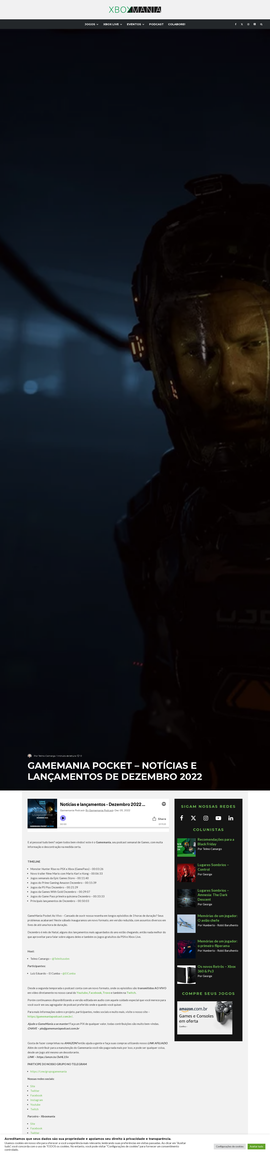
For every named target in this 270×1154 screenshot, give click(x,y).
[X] (242, 24)
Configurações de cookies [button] (230, 1146)
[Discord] (254, 24)
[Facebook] (236, 24)
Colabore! (176, 24)
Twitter (34, 1090)
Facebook (36, 1095)
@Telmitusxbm (60, 958)
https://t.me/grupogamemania (48, 1071)
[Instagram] (248, 24)
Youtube (35, 1104)
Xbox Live (111, 24)
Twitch (34, 1109)
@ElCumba (68, 973)
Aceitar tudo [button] (256, 1146)
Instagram (36, 1100)
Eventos (134, 24)
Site (32, 1086)
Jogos (90, 24)
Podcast (156, 24)
